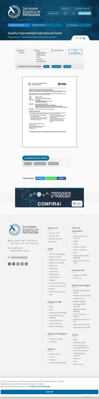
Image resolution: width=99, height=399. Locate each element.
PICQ (51, 307)
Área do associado (17, 25)
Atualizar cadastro (82, 8)
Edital (75, 244)
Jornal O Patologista (80, 350)
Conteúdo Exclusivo (56, 320)
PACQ (51, 309)
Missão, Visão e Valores (57, 259)
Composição (53, 271)
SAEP (65, 13)
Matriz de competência (81, 324)
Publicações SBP (79, 342)
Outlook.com (56, 66)
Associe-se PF (54, 233)
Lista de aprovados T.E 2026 (81, 261)
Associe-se (66, 8)
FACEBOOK (40, 178)
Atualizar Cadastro (55, 238)
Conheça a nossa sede (57, 286)
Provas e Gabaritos (80, 249)
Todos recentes (54, 354)
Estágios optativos (79, 301)
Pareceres (77, 358)
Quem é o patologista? (57, 254)
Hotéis (75, 241)
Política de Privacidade (40, 386)
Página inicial (13, 37)
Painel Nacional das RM (81, 327)
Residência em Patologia (82, 295)
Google (46, 66)
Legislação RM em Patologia (79, 310)
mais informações (75, 52)
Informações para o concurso (80, 237)
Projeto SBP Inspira (56, 326)
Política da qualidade (56, 262)
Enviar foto (53, 341)
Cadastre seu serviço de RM (82, 320)
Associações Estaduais (57, 283)
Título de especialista (77, 229)
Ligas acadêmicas (55, 323)
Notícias (52, 288)
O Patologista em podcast (79, 354)
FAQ (73, 13)
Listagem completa (56, 338)
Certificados (53, 268)
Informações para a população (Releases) (81, 346)
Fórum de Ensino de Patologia (56, 316)
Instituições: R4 (78, 298)
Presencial (53, 359)
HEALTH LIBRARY (53, 13)
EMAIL (61, 178)
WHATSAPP (50, 178)
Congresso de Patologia (57, 312)
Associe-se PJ (54, 235)
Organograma (54, 274)
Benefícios (53, 241)
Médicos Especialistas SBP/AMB (81, 256)
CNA (74, 252)
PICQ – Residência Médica (80, 315)
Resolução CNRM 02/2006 (79, 305)
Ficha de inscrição (79, 247)
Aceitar (49, 392)
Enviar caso (77, 278)
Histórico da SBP (55, 257)
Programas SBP (55, 301)
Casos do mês (78, 270)
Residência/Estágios (81, 285)
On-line (52, 357)
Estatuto (52, 280)
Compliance (53, 265)
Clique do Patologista (57, 333)
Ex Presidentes (54, 277)
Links (75, 361)
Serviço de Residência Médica (81, 291)
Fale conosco (84, 13)
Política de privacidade (57, 291)
